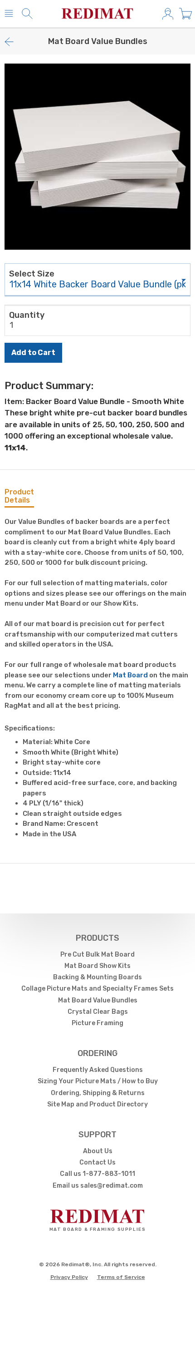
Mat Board (130, 675)
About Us (97, 1151)
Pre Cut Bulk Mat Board (97, 954)
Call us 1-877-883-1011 (97, 1174)
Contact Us (97, 1162)
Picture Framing (97, 1023)
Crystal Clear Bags (98, 1012)
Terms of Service (121, 1277)
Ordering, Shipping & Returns (98, 1093)
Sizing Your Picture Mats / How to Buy (98, 1081)
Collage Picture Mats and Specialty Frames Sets (97, 988)
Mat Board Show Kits (97, 966)
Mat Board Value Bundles (97, 1000)
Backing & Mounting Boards (97, 977)
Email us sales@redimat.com (98, 1185)
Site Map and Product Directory (97, 1104)
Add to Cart (33, 352)
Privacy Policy (69, 1277)
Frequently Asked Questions (98, 1070)
